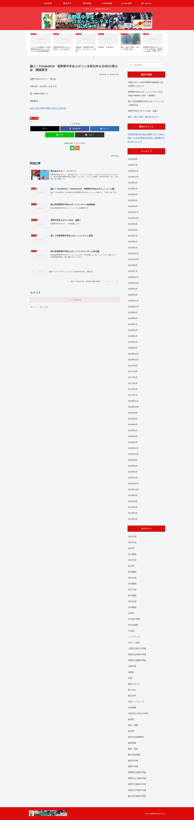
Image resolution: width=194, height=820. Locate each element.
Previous (28, 43)
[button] (89, 134)
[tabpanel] (40, 43)
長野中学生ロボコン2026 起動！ (143, 111)
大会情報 (35, 118)
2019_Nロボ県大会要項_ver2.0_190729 (48, 108)
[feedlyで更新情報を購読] (72, 148)
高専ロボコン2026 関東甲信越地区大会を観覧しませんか (145, 84)
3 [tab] (100, 57)
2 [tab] (97, 57)
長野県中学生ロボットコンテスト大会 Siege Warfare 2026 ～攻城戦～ (145, 94)
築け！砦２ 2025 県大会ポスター (143, 117)
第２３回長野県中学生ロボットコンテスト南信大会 (146, 103)
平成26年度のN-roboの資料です (142, 134)
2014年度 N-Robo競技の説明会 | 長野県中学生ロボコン (146, 138)
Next (166, 43)
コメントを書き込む (75, 300)
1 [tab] (94, 57)
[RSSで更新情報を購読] (77, 148)
